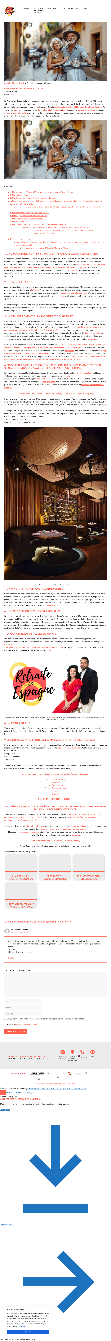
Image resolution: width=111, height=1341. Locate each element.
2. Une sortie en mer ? (19, 195)
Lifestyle (21, 83)
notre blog (18, 110)
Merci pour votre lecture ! (21, 239)
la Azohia (35, 290)
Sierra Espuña (72, 271)
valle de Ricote (48, 382)
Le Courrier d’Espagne (55, 779)
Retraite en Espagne (35, 826)
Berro (16, 273)
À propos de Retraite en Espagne (39, 10)
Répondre (11, 958)
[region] (28, 1321)
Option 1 (8, 645)
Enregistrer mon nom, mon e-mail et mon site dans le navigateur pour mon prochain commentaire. (45, 1019)
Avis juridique (40, 1084)
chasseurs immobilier (29, 832)
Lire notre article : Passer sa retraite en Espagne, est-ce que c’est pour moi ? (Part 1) (64, 207)
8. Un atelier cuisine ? (19, 222)
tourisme (11, 113)
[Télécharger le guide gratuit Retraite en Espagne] (20, 1092)
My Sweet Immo (55, 785)
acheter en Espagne (86, 110)
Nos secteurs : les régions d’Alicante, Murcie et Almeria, (46, 248)
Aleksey (57, 107)
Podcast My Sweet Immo (55, 788)
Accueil (26, 9)
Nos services (53, 9)
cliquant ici (59, 296)
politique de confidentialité (26, 1024)
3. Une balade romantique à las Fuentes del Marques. (33, 198)
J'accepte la (21, 1024)
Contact (86, 9)
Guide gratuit (67, 9)
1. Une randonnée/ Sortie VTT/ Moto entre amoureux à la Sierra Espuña (41, 192)
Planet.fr (55, 791)
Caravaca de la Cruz (92, 333)
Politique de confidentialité (53, 1084)
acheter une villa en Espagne (81, 826)
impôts (65, 110)
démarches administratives (49, 110)
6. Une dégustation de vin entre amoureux (28, 216)
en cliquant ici (52, 606)
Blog (78, 9)
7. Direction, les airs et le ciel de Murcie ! (28, 219)
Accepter (28, 1332)
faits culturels (23, 113)
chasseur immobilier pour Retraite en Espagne (82, 107)
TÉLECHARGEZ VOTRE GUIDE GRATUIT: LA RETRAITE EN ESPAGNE (57, 1089)
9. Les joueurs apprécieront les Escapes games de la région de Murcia (40, 225)
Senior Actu (55, 782)
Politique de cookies (69, 1084)
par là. (48, 651)
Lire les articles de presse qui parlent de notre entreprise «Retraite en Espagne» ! (56, 227)
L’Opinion (56, 794)
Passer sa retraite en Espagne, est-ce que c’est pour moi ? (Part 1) (64, 394)
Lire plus (22, 1326)
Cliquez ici (54, 717)
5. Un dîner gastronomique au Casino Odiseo (29, 213)
